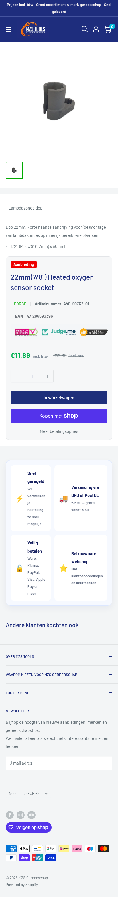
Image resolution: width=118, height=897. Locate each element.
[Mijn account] (96, 29)
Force (20, 303)
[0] (107, 29)
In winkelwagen (59, 397)
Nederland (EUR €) (23, 793)
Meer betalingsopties (59, 430)
